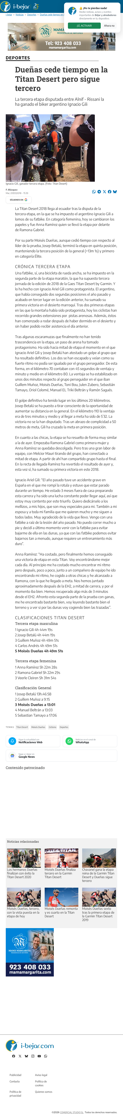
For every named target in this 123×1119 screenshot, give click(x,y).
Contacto (15, 1081)
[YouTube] (39, 1056)
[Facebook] (14, 1056)
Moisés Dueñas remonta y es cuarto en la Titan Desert (61, 912)
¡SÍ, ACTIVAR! (84, 25)
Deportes (31, 14)
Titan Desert (22, 727)
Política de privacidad (15, 1093)
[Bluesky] (26, 1056)
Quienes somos (43, 1091)
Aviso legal (41, 1075)
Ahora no (109, 25)
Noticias (20, 14)
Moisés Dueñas (38, 727)
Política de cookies (41, 1083)
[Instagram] (33, 1056)
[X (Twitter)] (20, 1056)
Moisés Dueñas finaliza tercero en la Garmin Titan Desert (60, 873)
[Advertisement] (61, 804)
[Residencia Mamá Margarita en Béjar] (30, 952)
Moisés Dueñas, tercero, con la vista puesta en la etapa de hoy (23, 912)
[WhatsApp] (46, 1056)
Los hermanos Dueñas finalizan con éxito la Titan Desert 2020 (22, 873)
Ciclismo (52, 727)
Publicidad (15, 1075)
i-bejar (9, 14)
